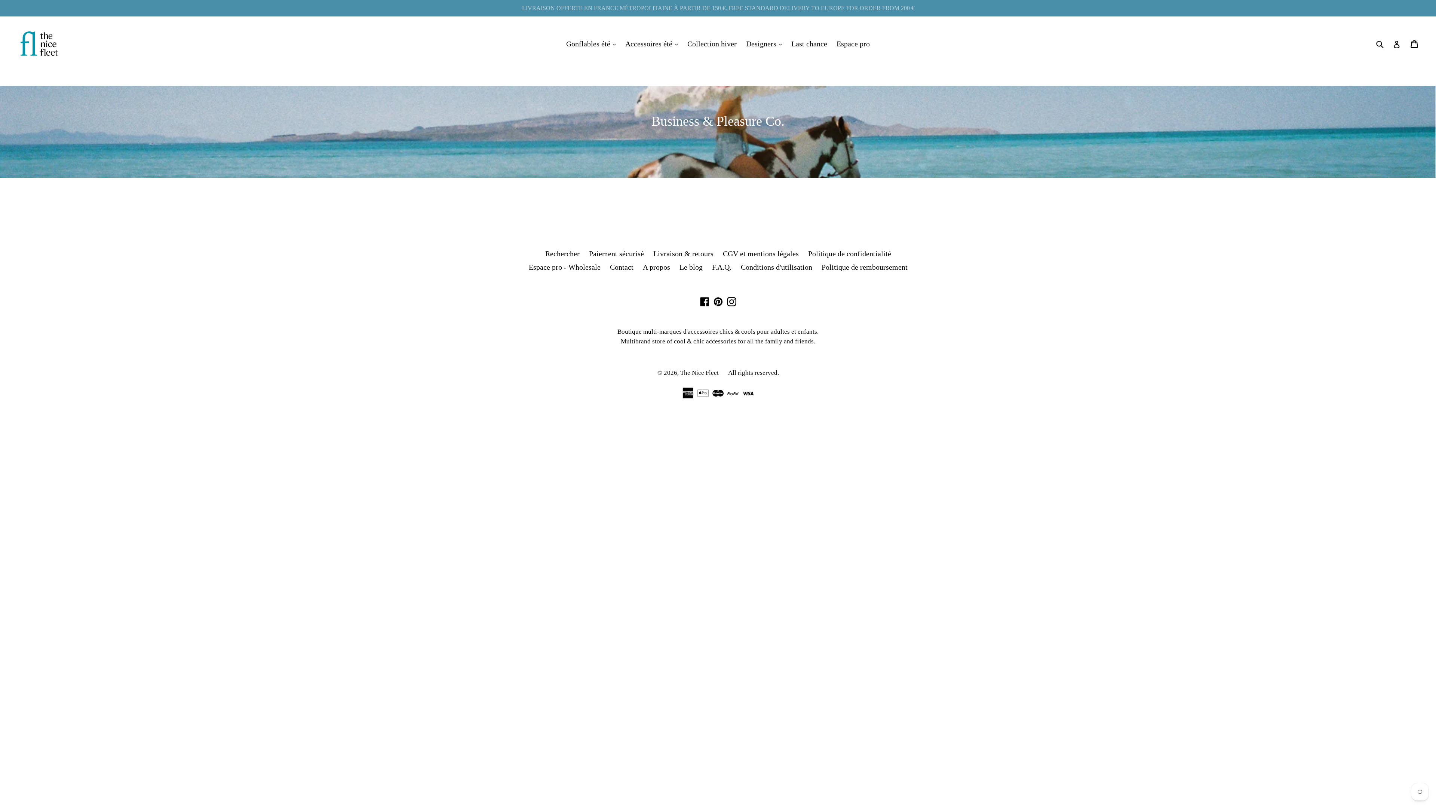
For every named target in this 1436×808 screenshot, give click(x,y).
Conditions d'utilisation (776, 267)
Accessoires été (653, 43)
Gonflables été (593, 43)
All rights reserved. (753, 372)
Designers (766, 43)
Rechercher (562, 254)
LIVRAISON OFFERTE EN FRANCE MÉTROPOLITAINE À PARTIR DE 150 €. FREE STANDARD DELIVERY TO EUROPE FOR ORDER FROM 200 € (718, 8)
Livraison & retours (683, 254)
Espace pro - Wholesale (565, 267)
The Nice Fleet (699, 372)
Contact (621, 267)
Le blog (691, 267)
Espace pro (853, 44)
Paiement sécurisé (616, 254)
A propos (656, 267)
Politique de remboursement (865, 267)
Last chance (809, 44)
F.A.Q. (721, 267)
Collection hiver (712, 44)
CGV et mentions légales (761, 254)
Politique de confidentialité (849, 254)
